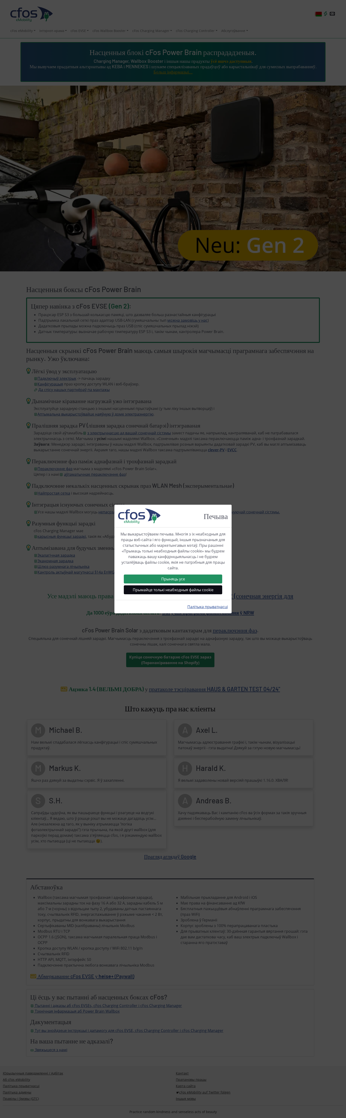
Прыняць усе (173, 579)
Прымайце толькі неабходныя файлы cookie (173, 589)
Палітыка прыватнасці (207, 606)
